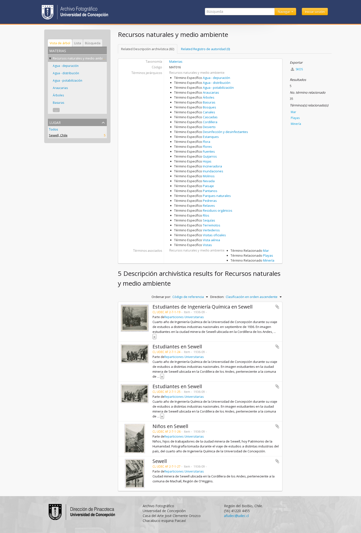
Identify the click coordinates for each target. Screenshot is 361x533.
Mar (266, 250)
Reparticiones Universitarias (184, 317)
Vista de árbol (60, 43)
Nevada (209, 181)
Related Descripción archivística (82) (147, 49)
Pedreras (210, 200)
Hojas (207, 161)
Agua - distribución (66, 73)
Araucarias (60, 88)
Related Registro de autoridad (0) (205, 49)
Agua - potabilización (67, 80)
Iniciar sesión (315, 11)
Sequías (209, 220)
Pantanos (210, 191)
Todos (53, 129)
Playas (268, 255)
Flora (206, 141)
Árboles (58, 95)
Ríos (206, 215)
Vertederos (211, 230)
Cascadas (210, 117)
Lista (77, 43)
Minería (268, 260)
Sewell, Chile (58, 135)
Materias (175, 61)
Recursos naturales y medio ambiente (81, 58)
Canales (209, 112)
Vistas (207, 245)
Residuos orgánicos (217, 210)
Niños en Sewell (170, 426)
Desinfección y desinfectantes (225, 132)
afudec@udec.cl (236, 515)
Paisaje (208, 186)
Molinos (209, 176)
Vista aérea (211, 240)
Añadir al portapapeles (277, 306)
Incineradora (212, 166)
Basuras (58, 103)
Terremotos (211, 225)
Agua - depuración (66, 66)
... (56, 110)
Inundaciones (213, 171)
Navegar (284, 11)
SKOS (299, 69)
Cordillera (210, 122)
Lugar (55, 122)
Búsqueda (92, 43)
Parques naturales (217, 195)
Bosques (209, 107)
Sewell (160, 461)
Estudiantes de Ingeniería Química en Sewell (202, 306)
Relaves (209, 205)
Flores (207, 146)
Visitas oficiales (214, 235)
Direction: (217, 297)
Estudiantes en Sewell (177, 346)
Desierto (209, 127)
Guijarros (210, 156)
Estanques (211, 136)
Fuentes (209, 151)
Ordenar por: (161, 297)
